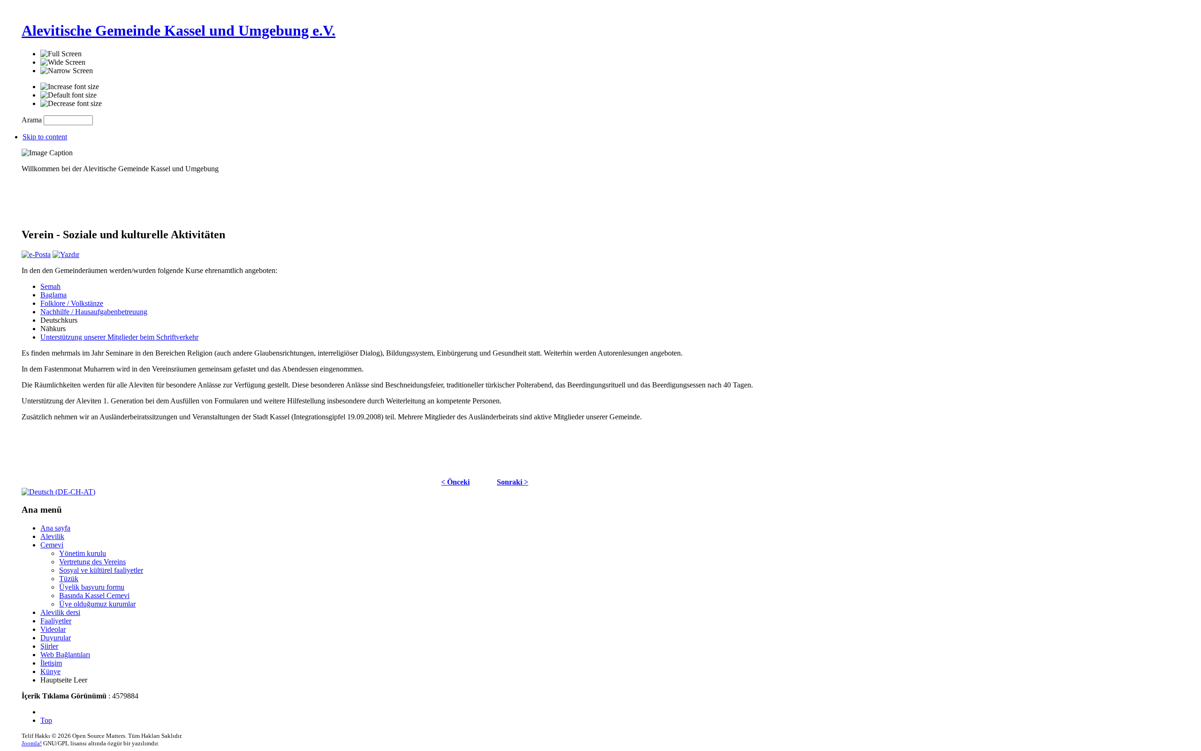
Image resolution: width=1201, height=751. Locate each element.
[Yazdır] (66, 254)
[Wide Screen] (62, 62)
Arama (33, 120)
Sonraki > (512, 482)
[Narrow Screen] (66, 71)
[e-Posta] (36, 254)
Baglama (53, 295)
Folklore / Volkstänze (71, 303)
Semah (50, 286)
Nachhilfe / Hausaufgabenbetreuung (93, 312)
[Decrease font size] (71, 103)
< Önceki (455, 482)
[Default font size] (68, 95)
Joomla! (32, 743)
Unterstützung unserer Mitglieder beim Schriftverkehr (119, 337)
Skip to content (45, 137)
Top (46, 720)
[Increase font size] (69, 87)
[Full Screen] (61, 54)
